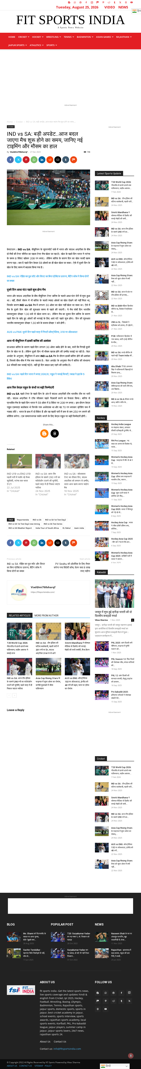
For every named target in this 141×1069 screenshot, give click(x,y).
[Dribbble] (80, 2)
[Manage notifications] (131, 1055)
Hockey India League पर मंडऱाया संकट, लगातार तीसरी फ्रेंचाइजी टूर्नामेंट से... (121, 427)
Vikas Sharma (101, 620)
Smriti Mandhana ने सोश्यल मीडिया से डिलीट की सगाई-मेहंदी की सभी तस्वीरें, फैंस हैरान (77, 646)
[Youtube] (131, 2)
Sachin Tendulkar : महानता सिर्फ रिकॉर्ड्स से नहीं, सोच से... (34, 953)
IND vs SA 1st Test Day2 (55, 519)
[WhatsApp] (34, 159)
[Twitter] (120, 2)
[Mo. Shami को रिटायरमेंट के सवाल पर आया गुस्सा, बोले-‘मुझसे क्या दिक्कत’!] (14, 937)
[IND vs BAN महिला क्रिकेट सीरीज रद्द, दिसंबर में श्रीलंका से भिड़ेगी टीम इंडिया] (102, 309)
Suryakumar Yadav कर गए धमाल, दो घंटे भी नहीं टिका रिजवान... (78, 953)
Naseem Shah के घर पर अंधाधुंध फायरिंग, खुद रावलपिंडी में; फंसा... (121, 936)
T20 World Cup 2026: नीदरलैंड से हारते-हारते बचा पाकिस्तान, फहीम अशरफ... (121, 185)
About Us (45, 1041)
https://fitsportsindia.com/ (43, 592)
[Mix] (97, 2)
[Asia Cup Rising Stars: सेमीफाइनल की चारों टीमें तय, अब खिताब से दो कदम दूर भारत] (102, 386)
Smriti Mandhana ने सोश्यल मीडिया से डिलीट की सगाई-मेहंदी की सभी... (121, 215)
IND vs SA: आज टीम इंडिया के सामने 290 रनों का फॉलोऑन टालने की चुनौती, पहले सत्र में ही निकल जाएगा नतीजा (47, 480)
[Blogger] (69, 2)
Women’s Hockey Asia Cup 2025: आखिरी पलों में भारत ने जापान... (121, 556)
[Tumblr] (114, 2)
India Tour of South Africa (47, 528)
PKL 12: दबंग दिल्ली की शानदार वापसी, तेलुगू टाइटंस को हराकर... (121, 678)
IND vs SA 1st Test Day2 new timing (24, 524)
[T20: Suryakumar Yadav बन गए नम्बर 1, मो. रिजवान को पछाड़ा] (58, 937)
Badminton (84, 36)
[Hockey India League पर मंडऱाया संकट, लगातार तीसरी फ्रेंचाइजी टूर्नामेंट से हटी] (102, 427)
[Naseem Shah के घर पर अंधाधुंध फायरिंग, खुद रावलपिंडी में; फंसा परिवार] (102, 937)
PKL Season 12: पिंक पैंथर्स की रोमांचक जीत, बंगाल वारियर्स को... (122, 662)
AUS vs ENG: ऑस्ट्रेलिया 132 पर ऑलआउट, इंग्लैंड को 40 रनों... (122, 262)
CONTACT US (25, 1065)
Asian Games (103, 36)
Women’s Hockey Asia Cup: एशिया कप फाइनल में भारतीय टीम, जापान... (121, 476)
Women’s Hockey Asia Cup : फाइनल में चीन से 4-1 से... (122, 460)
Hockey (36, 36)
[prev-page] (9, 695)
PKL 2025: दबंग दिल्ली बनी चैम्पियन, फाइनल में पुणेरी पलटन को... (121, 646)
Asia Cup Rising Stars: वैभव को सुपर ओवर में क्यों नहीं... (122, 278)
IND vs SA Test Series (53, 524)
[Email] (57, 159)
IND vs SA (37, 519)
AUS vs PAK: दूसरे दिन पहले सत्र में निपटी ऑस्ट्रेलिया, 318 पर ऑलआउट (42, 332)
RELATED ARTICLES (19, 615)
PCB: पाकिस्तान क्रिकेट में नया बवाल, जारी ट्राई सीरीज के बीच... (121, 339)
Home (11, 36)
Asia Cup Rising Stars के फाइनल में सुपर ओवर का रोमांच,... (121, 246)
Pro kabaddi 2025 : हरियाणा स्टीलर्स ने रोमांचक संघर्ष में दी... (121, 695)
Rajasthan (122, 36)
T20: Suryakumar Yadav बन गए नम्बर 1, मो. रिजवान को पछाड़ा (78, 936)
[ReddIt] (49, 159)
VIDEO (109, 7)
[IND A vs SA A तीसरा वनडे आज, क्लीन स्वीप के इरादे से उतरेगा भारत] (102, 402)
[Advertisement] (70, 75)
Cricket (22, 36)
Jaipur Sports (16, 45)
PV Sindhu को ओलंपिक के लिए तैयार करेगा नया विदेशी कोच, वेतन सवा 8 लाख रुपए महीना (72, 567)
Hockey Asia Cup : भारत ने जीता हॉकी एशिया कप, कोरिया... (122, 525)
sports (50, 45)
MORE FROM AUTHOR (46, 615)
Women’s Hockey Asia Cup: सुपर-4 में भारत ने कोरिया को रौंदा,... (121, 493)
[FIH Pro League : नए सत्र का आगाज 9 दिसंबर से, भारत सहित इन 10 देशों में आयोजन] (102, 444)
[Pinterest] (103, 2)
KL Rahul (66, 528)
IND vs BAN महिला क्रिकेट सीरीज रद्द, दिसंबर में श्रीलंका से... (122, 309)
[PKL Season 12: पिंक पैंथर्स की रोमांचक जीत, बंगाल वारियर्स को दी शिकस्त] (102, 662)
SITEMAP (39, 1065)
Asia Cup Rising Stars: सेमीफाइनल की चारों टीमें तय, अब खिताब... (122, 386)
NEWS (123, 7)
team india (79, 528)
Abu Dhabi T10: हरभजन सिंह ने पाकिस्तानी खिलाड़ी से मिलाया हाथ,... (122, 369)
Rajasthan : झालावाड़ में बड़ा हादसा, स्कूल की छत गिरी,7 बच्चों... (121, 953)
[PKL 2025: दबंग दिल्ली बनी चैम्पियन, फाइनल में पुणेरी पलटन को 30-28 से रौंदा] (102, 646)
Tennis (68, 36)
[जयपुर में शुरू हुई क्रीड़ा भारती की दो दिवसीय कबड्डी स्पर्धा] (114, 593)
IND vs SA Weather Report (20, 528)
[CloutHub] (74, 2)
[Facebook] (86, 2)
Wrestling (52, 36)
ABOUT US (12, 1065)
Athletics (35, 45)
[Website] (125, 2)
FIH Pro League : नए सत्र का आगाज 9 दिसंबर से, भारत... (121, 443)
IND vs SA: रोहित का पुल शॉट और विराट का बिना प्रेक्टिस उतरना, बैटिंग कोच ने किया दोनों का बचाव (26, 567)
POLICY (48, 1065)
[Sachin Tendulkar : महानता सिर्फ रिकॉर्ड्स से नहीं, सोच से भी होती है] (14, 953)
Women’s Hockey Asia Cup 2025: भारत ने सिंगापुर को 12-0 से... (122, 509)
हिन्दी (108, 1066)
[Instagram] (91, 2)
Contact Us (60, 1041)
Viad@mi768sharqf (18, 152)
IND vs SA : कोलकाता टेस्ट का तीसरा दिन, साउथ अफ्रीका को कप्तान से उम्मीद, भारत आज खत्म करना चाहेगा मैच (76, 480)
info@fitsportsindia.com (67, 1048)
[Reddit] (108, 2)
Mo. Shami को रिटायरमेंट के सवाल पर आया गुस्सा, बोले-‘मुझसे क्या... (34, 936)
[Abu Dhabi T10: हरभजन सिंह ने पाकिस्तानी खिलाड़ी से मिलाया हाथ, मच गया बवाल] (102, 370)
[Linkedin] (42, 159)
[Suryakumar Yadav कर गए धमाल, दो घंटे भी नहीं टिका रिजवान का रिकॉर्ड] (58, 953)
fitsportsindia (23, 519)
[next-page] (14, 695)
